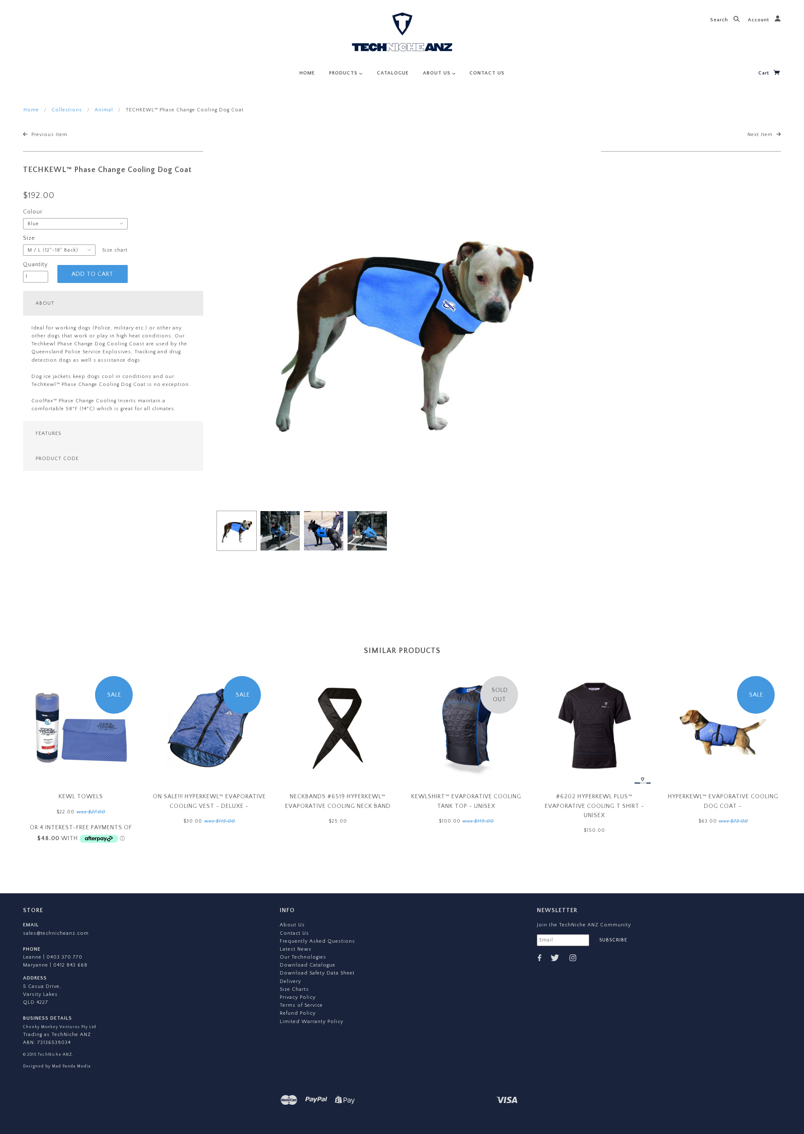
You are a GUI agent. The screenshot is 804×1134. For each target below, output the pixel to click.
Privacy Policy (298, 997)
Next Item (760, 134)
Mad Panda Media (71, 1066)
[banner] (402, 33)
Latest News (296, 949)
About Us (292, 925)
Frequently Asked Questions (317, 941)
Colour (33, 211)
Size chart (115, 250)
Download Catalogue (307, 965)
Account (759, 20)
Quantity (35, 264)
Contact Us (294, 933)
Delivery (290, 981)
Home (31, 110)
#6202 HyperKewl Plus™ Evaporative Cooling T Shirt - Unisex (594, 806)
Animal (104, 110)
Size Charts (294, 989)
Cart (764, 73)
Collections (67, 110)
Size (29, 238)
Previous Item (48, 134)
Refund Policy (298, 1013)
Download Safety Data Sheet (317, 973)
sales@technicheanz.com (56, 933)
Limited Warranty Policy (311, 1021)
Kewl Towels (81, 796)
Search (720, 20)
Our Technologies (303, 957)
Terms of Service (301, 1005)
